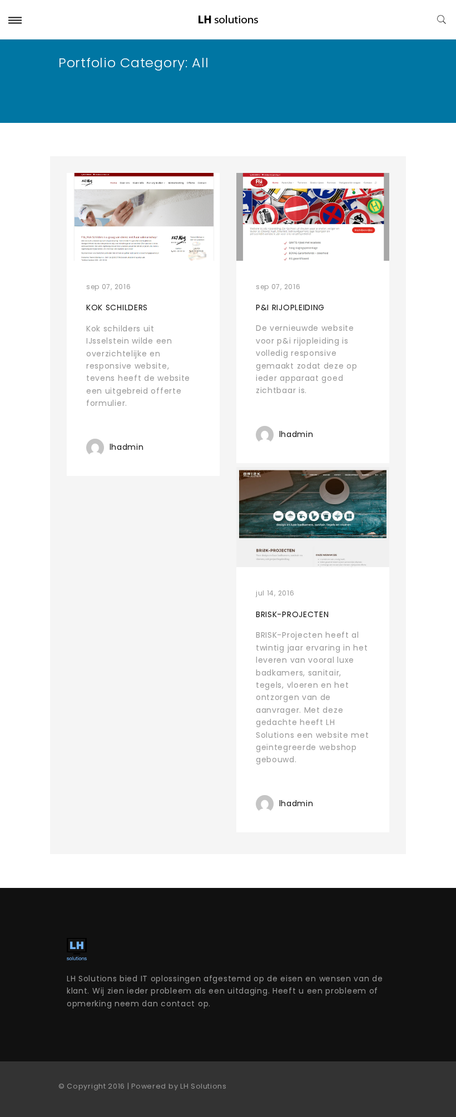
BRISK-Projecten (292, 614)
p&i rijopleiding (290, 307)
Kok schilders (117, 307)
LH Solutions (203, 1086)
